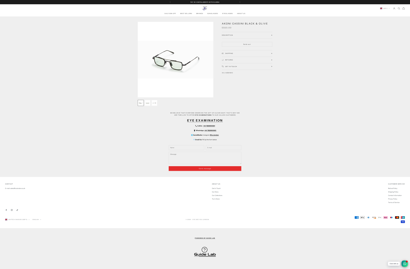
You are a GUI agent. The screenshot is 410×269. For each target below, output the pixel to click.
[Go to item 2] (148, 103)
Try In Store (216, 199)
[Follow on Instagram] (12, 210)
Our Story (215, 192)
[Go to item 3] (154, 103)
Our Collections (217, 195)
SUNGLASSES (212, 13)
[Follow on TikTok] (17, 210)
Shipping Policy (393, 192)
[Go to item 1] (141, 103)
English (36, 219)
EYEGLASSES (227, 13)
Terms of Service (394, 202)
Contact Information (395, 195)
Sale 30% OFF (170, 13)
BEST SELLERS (186, 13)
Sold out (247, 44)
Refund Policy (392, 188)
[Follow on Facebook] (6, 210)
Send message (205, 168)
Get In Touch (216, 188)
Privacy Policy (392, 199)
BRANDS (199, 13)
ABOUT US (241, 13)
